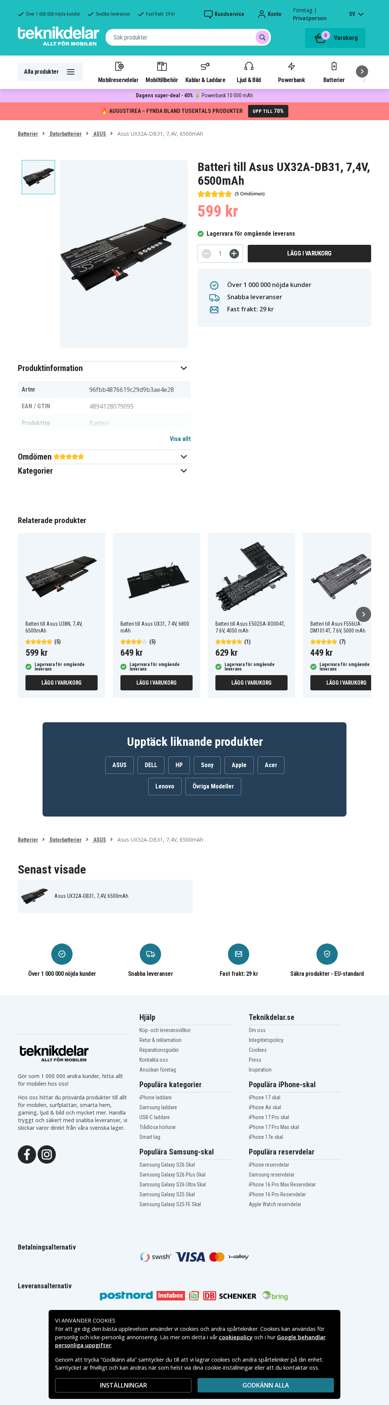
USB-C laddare (154, 1117)
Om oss (257, 1030)
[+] (234, 253)
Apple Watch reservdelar (275, 1204)
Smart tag (149, 1137)
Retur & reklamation (160, 1040)
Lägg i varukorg (309, 253)
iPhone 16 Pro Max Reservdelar (282, 1184)
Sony (207, 765)
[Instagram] (47, 1154)
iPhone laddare (155, 1097)
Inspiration (260, 1070)
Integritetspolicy (266, 1040)
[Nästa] (362, 71)
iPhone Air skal (265, 1107)
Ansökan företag (157, 1070)
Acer (271, 765)
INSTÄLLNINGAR (123, 1385)
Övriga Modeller (213, 786)
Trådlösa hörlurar (157, 1127)
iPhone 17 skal (264, 1097)
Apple (239, 765)
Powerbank (291, 79)
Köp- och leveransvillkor (165, 1030)
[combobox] (188, 37)
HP (179, 765)
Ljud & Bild (249, 79)
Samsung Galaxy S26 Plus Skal (172, 1175)
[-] (206, 253)
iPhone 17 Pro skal (269, 1117)
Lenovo (164, 786)
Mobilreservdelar (118, 79)
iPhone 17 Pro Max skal (274, 1127)
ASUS (99, 134)
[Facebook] (27, 1154)
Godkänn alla (265, 1385)
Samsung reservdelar (271, 1175)
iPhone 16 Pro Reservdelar (277, 1194)
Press (255, 1060)
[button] (104, 368)
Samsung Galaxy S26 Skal (167, 1165)
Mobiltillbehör (161, 79)
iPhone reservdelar (269, 1165)
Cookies (258, 1050)
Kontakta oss (153, 1060)
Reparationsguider (159, 1050)
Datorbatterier (65, 134)
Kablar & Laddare (205, 79)
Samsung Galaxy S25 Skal (167, 1194)
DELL (151, 765)
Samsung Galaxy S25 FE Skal (170, 1204)
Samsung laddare (158, 1107)
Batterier (334, 79)
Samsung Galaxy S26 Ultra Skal (172, 1184)
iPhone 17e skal (266, 1137)
